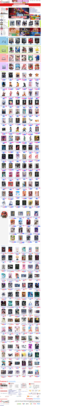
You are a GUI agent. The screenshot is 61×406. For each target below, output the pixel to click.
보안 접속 (2, 7)
